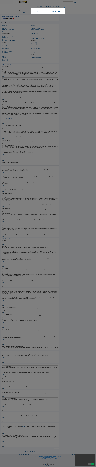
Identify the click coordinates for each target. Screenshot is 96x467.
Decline (89, 463)
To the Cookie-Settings (79, 463)
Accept (92, 463)
